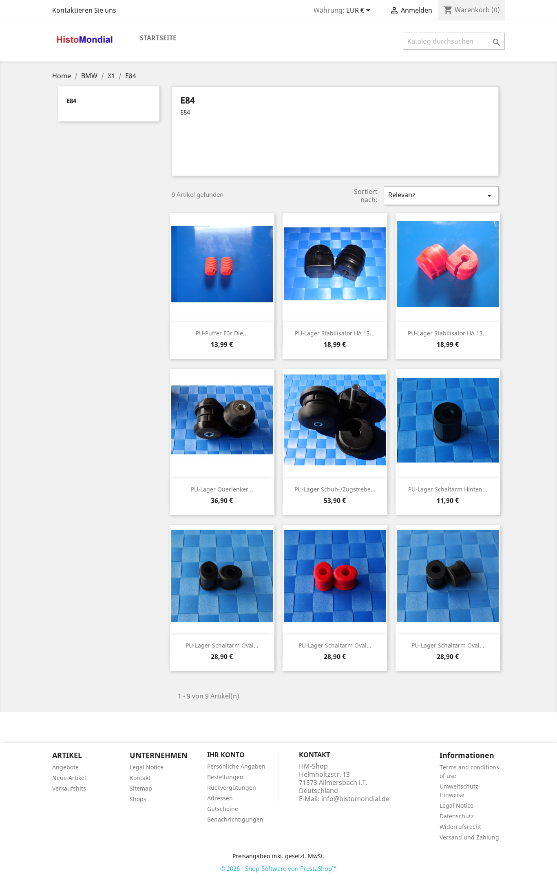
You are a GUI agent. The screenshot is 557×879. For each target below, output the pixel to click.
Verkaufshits (69, 788)
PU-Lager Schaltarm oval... (222, 645)
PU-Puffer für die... (222, 333)
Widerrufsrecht (460, 827)
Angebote (65, 767)
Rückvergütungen (231, 787)
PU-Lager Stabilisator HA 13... (335, 333)
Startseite (158, 37)
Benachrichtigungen (235, 819)
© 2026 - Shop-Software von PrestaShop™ (278, 868)
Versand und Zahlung (469, 837)
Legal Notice (147, 767)
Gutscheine (222, 809)
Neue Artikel (69, 778)
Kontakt (140, 778)
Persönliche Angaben (236, 766)
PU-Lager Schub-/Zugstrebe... (335, 489)
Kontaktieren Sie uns (84, 10)
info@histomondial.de (355, 798)
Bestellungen (225, 777)
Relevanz (441, 195)
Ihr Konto (226, 754)
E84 (71, 101)
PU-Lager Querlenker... (222, 489)
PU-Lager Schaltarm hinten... (447, 489)
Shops (138, 799)
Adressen (220, 798)
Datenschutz (457, 816)
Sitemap (141, 788)
